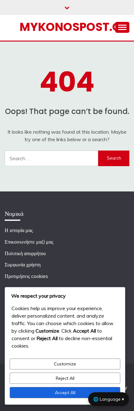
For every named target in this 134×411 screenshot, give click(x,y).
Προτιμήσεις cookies (26, 276)
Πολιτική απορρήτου (25, 253)
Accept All (65, 392)
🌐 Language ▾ (108, 399)
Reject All (65, 378)
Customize (65, 364)
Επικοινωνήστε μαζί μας (29, 242)
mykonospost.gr (74, 27)
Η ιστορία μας (19, 230)
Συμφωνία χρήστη (23, 264)
